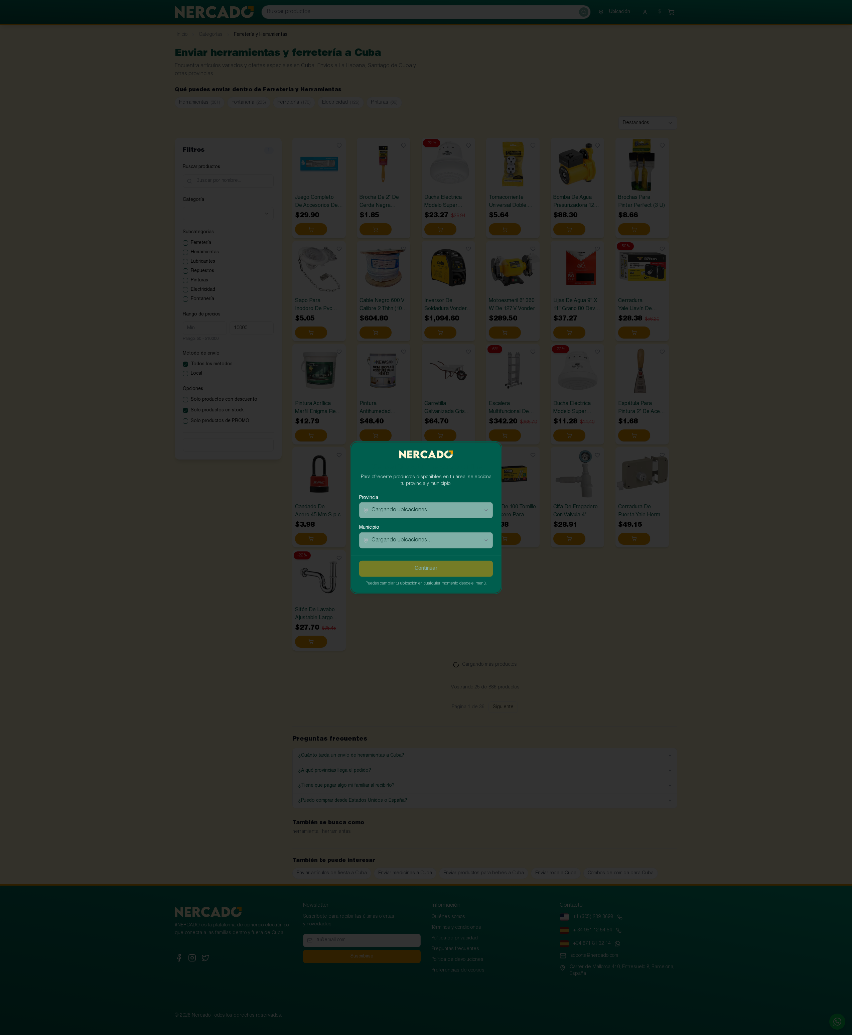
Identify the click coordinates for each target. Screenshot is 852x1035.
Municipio (369, 527)
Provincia (368, 498)
